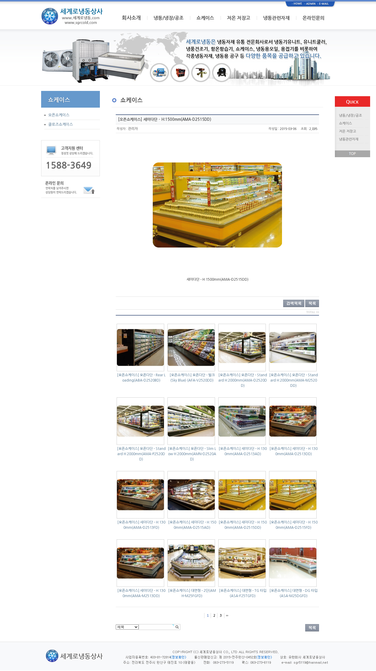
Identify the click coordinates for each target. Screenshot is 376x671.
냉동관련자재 (276, 18)
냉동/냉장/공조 (169, 18)
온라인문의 (314, 18)
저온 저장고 (238, 18)
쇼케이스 (205, 18)
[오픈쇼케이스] (128, 375)
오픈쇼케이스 (58, 115)
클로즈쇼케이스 (60, 124)
